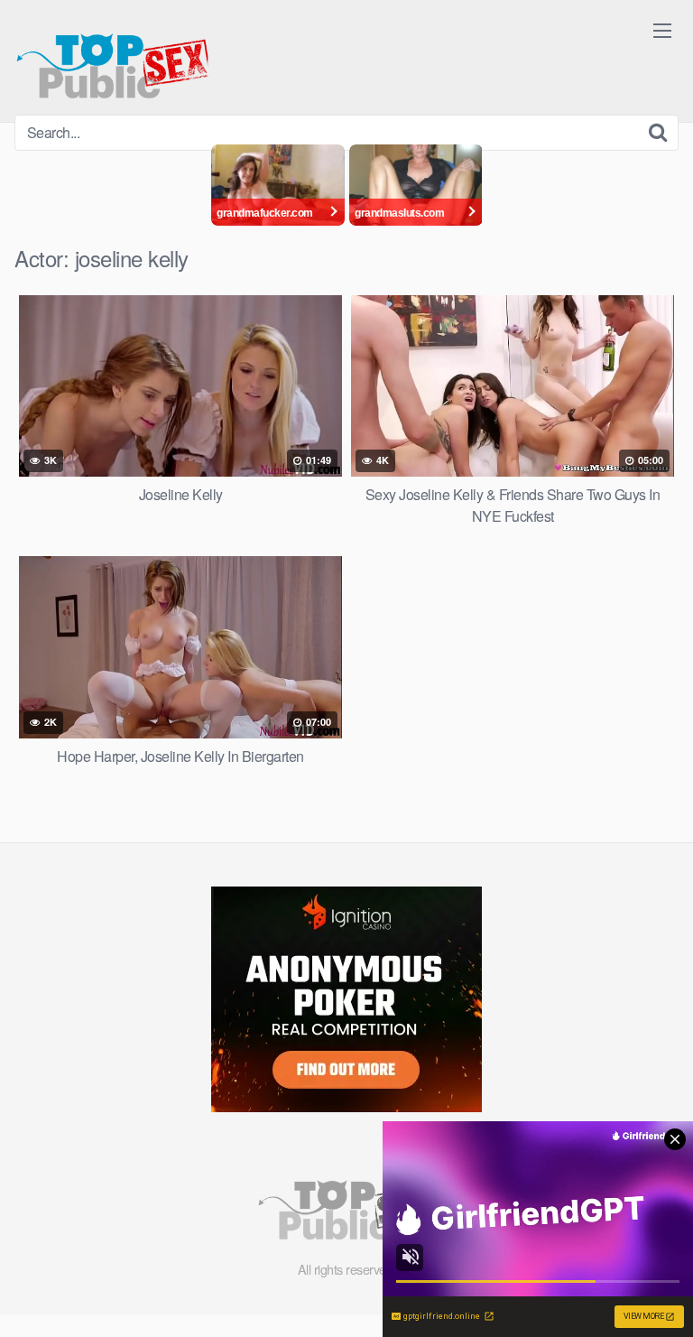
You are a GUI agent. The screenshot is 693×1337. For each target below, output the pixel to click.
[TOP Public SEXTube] (112, 57)
